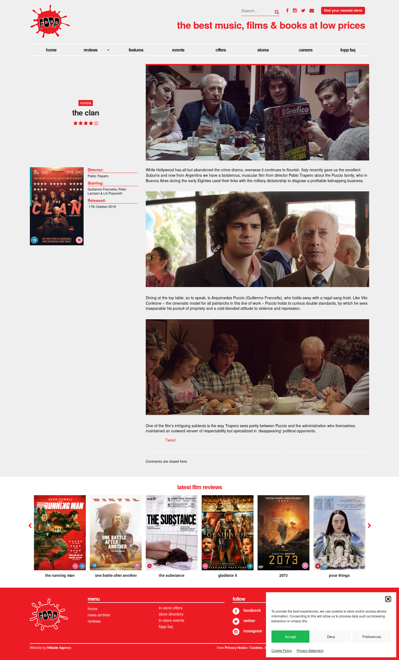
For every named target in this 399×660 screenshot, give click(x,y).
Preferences (371, 636)
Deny (331, 636)
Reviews (90, 50)
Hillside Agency (59, 647)
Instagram (252, 630)
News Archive (99, 614)
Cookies (256, 647)
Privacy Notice (236, 647)
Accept (290, 636)
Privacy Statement (310, 650)
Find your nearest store (343, 10)
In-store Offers (170, 607)
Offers (221, 50)
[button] (388, 599)
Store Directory (171, 614)
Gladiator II (227, 575)
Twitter (249, 620)
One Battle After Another (116, 575)
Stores (263, 50)
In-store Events (171, 620)
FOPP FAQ (347, 50)
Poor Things (339, 575)
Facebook (252, 610)
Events (178, 50)
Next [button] (368, 526)
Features (136, 50)
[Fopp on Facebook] (236, 611)
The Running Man (60, 575)
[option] (60, 538)
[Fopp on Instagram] (236, 631)
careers (305, 50)
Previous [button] (30, 526)
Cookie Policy (281, 650)
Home (51, 50)
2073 (283, 575)
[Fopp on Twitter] (236, 621)
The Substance (171, 575)
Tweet (170, 440)
